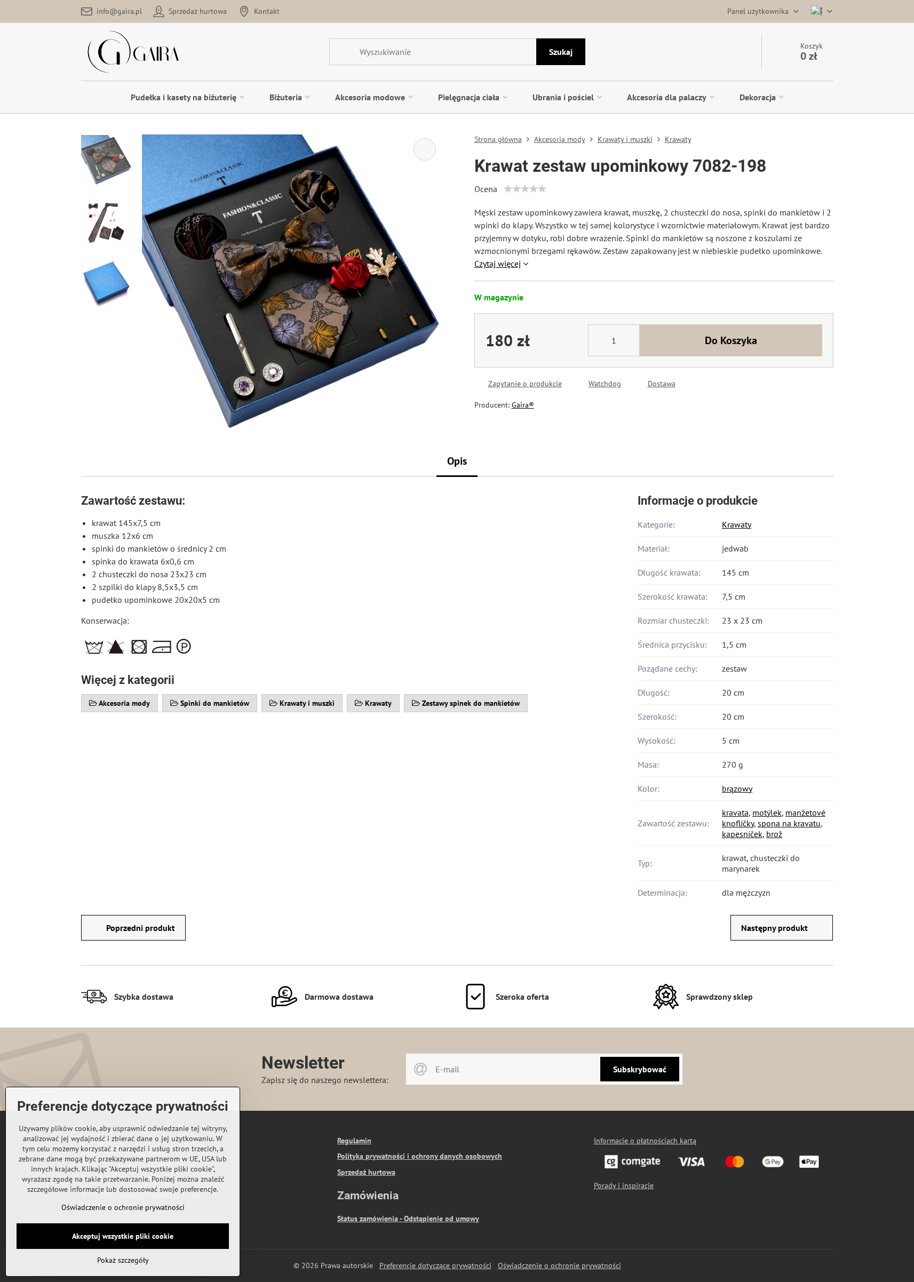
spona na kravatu (789, 823)
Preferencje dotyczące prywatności (435, 1265)
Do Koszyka (731, 340)
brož (774, 834)
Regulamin (354, 1140)
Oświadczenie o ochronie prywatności (559, 1265)
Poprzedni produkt (140, 927)
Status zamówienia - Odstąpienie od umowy (408, 1218)
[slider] (525, 189)
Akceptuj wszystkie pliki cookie (122, 1236)
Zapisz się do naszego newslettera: (324, 1079)
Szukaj (561, 51)
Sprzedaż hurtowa (366, 1172)
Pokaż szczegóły (123, 1260)
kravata (735, 812)
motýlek (767, 812)
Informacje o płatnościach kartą (645, 1140)
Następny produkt (774, 927)
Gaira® (523, 405)
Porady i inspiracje (624, 1185)
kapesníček (742, 834)
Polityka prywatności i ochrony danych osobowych (419, 1156)
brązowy (737, 788)
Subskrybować (639, 1069)
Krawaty (736, 524)
